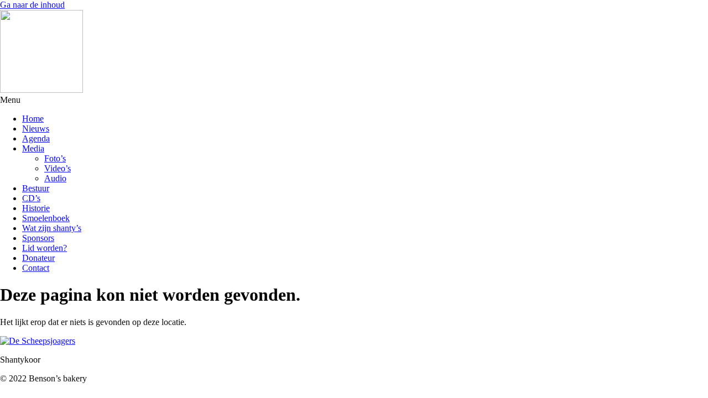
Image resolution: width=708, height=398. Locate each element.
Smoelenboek (46, 218)
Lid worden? (44, 248)
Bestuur (35, 188)
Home (33, 118)
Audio (55, 178)
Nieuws (35, 128)
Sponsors (38, 238)
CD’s (31, 198)
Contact (35, 268)
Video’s (57, 168)
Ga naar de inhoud (32, 4)
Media (33, 148)
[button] (354, 100)
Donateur (38, 258)
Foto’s (55, 158)
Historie (36, 208)
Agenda (36, 138)
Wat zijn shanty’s (51, 228)
